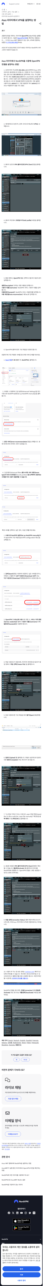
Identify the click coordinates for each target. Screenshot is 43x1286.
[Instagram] (25, 1213)
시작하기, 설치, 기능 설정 (9, 12)
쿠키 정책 (7, 1149)
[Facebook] (9, 1213)
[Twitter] (13, 1213)
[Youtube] (21, 1213)
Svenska (12, 1045)
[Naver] (34, 1213)
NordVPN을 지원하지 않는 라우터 (12, 1185)
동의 (21, 1269)
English (22, 1040)
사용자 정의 (21, 1280)
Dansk (10, 1040)
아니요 (25, 1059)
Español (29, 1040)
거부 (21, 1274)
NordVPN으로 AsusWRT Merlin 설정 (13, 1180)
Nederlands (17, 1043)
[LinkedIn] (17, 1213)
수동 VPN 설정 (6, 14)
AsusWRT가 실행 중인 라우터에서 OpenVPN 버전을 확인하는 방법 (21, 1169)
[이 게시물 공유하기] (40, 23)
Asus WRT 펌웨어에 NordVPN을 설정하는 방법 (16, 1163)
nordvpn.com (29, 972)
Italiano (4, 1043)
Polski (29, 1043)
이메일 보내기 (13, 1134)
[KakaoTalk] (30, 1213)
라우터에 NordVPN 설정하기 (11, 16)
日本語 (10, 1043)
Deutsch (16, 1040)
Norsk (24, 1043)
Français (35, 1040)
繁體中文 (18, 1045)
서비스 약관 (28, 1143)
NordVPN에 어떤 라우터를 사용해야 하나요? (15, 1175)
